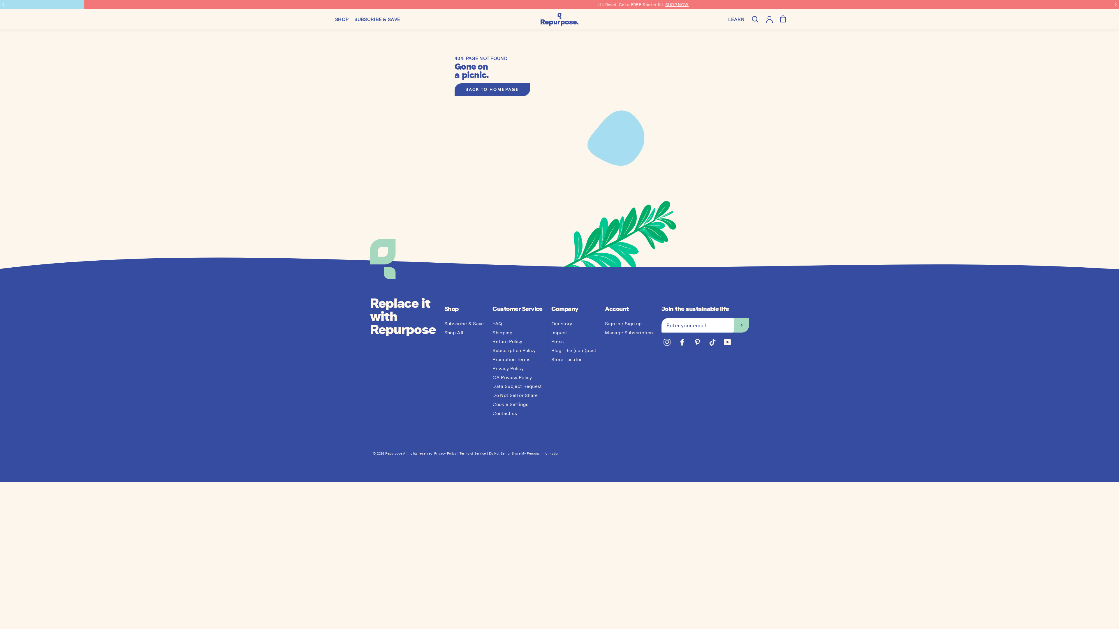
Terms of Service (473, 453)
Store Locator (566, 359)
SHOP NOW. (593, 5)
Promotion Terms (511, 359)
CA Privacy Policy (512, 377)
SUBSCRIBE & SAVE (377, 19)
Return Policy (507, 341)
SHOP (342, 19)
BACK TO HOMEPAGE (492, 89)
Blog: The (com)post (574, 350)
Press (557, 341)
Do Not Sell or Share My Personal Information (524, 453)
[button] (3, 4)
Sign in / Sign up (623, 323)
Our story (561, 323)
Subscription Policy (514, 350)
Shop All (453, 332)
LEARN (736, 19)
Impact (559, 332)
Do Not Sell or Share (515, 395)
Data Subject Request (517, 386)
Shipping (502, 332)
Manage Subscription (629, 332)
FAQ (497, 323)
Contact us (504, 413)
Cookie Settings (510, 404)
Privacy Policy (507, 368)
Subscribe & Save (464, 323)
